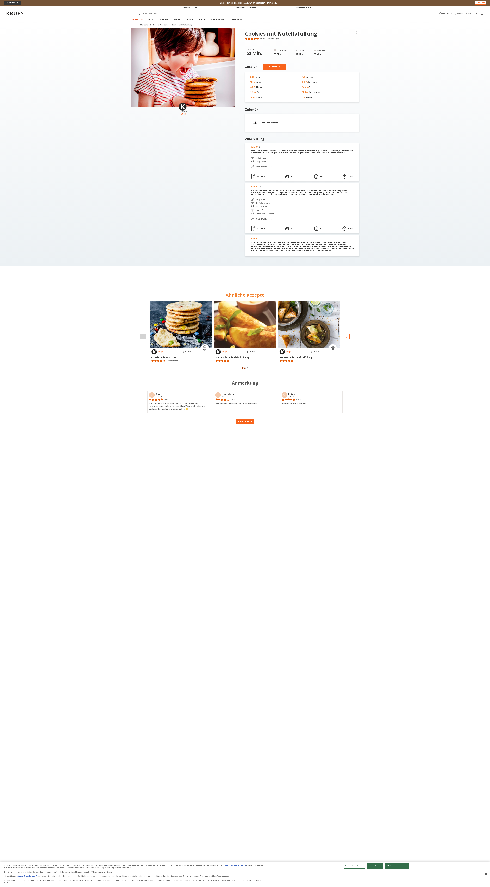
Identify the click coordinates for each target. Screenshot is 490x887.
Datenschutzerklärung (266, 472)
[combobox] (205, 442)
